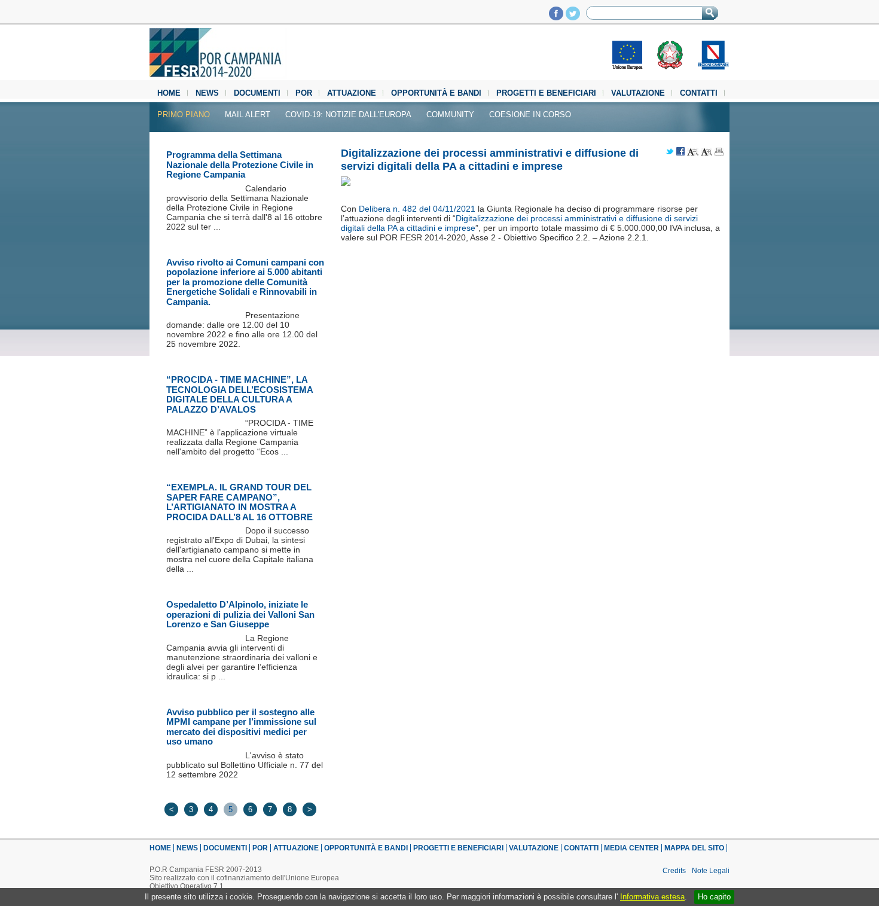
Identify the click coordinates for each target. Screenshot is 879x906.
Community (450, 114)
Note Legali (711, 871)
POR (303, 93)
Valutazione (638, 93)
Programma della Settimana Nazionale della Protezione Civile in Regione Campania (239, 164)
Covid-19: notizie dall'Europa (348, 114)
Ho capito (714, 896)
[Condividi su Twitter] (670, 152)
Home (169, 93)
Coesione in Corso (530, 114)
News (207, 93)
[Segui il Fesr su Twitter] (573, 17)
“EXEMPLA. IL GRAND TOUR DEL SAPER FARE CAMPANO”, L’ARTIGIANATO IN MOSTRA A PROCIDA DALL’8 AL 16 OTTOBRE (239, 502)
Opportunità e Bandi (436, 93)
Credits (674, 871)
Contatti (699, 93)
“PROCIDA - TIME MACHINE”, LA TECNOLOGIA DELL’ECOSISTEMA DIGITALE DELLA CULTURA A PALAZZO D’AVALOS (239, 394)
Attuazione (351, 93)
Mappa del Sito (694, 848)
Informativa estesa (652, 896)
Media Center (631, 848)
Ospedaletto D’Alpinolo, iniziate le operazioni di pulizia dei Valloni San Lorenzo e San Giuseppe (240, 614)
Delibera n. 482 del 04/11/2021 (417, 208)
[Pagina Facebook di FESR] (556, 17)
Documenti (257, 93)
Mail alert (247, 114)
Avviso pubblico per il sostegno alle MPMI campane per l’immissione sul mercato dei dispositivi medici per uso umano (241, 727)
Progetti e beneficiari (546, 93)
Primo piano (183, 114)
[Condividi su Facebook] (680, 152)
